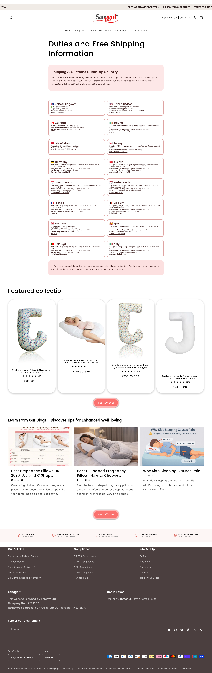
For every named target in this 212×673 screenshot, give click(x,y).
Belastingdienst (116, 192)
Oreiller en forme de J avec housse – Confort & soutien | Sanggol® (180, 377)
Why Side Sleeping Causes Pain (171, 471)
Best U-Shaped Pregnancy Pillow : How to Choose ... (101, 473)
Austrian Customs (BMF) (119, 172)
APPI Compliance (83, 567)
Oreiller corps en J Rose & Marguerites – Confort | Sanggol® (32, 371)
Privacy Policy (16, 561)
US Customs (114, 112)
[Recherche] (11, 17)
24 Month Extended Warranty (24, 577)
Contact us (146, 567)
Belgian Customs (116, 213)
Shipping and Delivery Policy (24, 567)
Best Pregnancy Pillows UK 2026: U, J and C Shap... (35, 473)
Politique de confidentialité (118, 668)
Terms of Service (17, 572)
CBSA (53, 131)
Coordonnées (187, 668)
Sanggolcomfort (23, 668)
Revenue (113, 133)
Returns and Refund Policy (23, 556)
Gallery (144, 572)
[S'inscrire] (61, 629)
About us (145, 561)
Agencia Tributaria (117, 233)
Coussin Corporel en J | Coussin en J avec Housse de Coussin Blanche (81, 361)
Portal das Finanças (59, 254)
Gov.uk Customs (57, 112)
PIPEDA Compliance (85, 556)
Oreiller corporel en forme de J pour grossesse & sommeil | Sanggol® (130, 366)
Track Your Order (149, 577)
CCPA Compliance (84, 572)
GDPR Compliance (84, 561)
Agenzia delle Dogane (118, 254)
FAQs (143, 556)
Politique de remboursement (89, 668)
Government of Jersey (118, 151)
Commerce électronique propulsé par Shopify (52, 668)
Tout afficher (106, 402)
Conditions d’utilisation (144, 668)
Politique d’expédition (168, 668)
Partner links (81, 577)
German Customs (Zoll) (60, 172)
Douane (54, 213)
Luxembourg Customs (60, 192)
